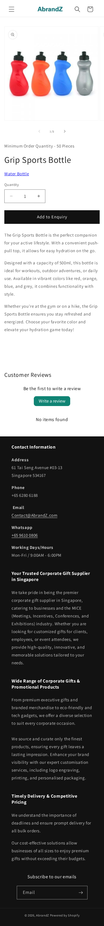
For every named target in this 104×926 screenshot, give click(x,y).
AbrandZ (42, 915)
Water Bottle (16, 173)
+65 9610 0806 (25, 535)
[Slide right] (64, 131)
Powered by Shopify (65, 915)
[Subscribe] (81, 892)
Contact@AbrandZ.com (34, 515)
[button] (11, 9)
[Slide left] (39, 131)
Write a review (52, 401)
